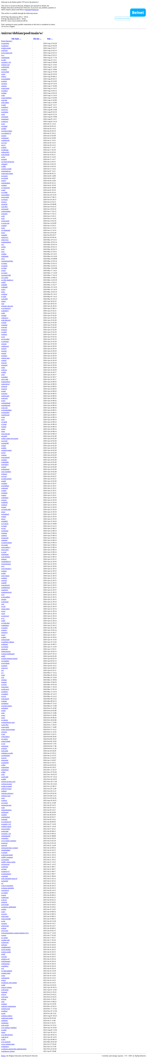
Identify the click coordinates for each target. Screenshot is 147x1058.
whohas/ (4, 680)
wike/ (3, 292)
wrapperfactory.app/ (8, 722)
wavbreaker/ (5, 412)
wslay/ (3, 289)
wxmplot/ (4, 628)
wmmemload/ (5, 403)
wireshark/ (4, 117)
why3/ (3, 145)
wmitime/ (4, 493)
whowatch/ (5, 550)
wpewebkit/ (5, 72)
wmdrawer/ (5, 346)
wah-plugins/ (5, 557)
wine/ (3, 675)
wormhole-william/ (7, 642)
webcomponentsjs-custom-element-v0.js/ (15, 933)
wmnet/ (3, 507)
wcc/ (2, 55)
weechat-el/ (5, 890)
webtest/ (4, 185)
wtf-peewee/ (5, 864)
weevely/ (4, 914)
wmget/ (3, 467)
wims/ (3, 512)
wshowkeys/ (5, 384)
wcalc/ (3, 606)
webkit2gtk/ (5, 67)
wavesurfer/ (5, 860)
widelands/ (5, 256)
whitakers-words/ (7, 753)
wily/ (3, 595)
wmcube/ (4, 393)
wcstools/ (4, 266)
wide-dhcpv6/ (6, 320)
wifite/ (3, 772)
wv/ (2, 673)
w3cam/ (4, 424)
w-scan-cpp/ (5, 223)
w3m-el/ (4, 900)
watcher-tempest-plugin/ (9, 658)
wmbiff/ (4, 583)
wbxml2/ (4, 436)
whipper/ (4, 474)
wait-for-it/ (4, 1037)
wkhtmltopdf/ (5, 836)
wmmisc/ (4, 356)
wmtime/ (4, 578)
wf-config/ (4, 278)
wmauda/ (4, 325)
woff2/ (3, 282)
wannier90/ (5, 443)
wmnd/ (3, 446)
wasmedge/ (5, 763)
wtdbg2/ (4, 791)
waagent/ (4, 666)
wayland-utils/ (6, 509)
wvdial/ (3, 296)
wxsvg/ (3, 696)
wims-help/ (5, 916)
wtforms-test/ (5, 1009)
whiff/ (3, 954)
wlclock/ (4, 732)
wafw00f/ (4, 299)
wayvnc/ (4, 143)
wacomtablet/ (5, 79)
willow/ (3, 76)
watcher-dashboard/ (8, 654)
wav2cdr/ (4, 441)
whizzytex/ (5, 240)
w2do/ (3, 1039)
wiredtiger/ (5, 703)
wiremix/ (4, 748)
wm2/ (3, 718)
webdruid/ (4, 867)
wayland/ (4, 126)
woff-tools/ (5, 990)
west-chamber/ (6, 472)
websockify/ (5, 152)
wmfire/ (3, 448)
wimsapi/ (4, 992)
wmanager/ (5, 119)
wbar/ (3, 431)
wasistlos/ (4, 377)
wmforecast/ (5, 415)
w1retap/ (4, 263)
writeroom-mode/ (7, 1018)
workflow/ (4, 107)
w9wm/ (3, 999)
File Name (15, 39)
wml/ (3, 774)
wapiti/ (3, 105)
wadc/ (3, 912)
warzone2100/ (6, 275)
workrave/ (4, 121)
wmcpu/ (4, 500)
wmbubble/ (5, 462)
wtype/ (3, 528)
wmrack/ (4, 330)
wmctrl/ (3, 353)
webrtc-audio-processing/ (9, 438)
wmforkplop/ (5, 817)
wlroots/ (4, 86)
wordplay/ (4, 692)
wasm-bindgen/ (6, 98)
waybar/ (4, 684)
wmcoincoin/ (5, 434)
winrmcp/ (4, 632)
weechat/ (4, 100)
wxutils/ (4, 1030)
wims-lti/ (4, 845)
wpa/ (3, 252)
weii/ (3, 1002)
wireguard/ (5, 209)
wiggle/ (3, 516)
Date (49, 39)
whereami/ (4, 760)
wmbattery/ (5, 311)
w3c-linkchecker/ (7, 1035)
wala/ (3, 808)
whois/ (3, 710)
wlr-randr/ (4, 545)
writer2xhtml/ (5, 741)
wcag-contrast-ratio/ (8, 1044)
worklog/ (4, 294)
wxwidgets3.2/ (6, 133)
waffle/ (3, 166)
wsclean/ (4, 84)
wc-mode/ (4, 938)
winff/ (3, 656)
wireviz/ (4, 758)
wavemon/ (4, 647)
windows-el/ (5, 959)
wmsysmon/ (5, 576)
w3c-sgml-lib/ (6, 1042)
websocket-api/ (6, 805)
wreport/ (4, 159)
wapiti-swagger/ (6, 786)
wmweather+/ (6, 547)
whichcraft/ (5, 926)
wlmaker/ (4, 164)
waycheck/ (5, 524)
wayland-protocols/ (7, 162)
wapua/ (3, 895)
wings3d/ (4, 204)
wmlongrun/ (5, 469)
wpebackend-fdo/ (7, 261)
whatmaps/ (5, 1023)
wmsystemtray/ (6, 569)
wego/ (3, 74)
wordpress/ (5, 46)
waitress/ (4, 800)
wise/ (3, 713)
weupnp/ (4, 923)
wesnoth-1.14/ (6, 824)
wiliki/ (3, 765)
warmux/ (4, 334)
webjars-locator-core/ (8, 781)
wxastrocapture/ (6, 543)
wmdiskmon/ (5, 587)
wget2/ (3, 270)
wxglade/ (4, 852)
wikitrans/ (4, 1020)
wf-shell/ (4, 422)
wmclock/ (4, 398)
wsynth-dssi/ (5, 623)
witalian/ (4, 1004)
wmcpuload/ (5, 457)
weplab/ (4, 315)
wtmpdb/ (4, 235)
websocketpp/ (6, 211)
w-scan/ (3, 552)
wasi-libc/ (4, 207)
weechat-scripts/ (6, 131)
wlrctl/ (3, 453)
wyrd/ (3, 744)
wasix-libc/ (5, 725)
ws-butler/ (4, 893)
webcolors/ (5, 687)
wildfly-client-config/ (8, 862)
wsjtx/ (3, 157)
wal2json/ (4, 50)
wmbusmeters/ (6, 242)
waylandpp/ (5, 661)
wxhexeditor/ (5, 597)
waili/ (3, 313)
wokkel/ (4, 225)
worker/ (3, 490)
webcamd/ (4, 751)
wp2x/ (3, 611)
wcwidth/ (4, 192)
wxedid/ (4, 332)
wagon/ (3, 935)
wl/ (2, 883)
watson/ (3, 928)
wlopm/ (3, 599)
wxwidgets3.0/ (6, 822)
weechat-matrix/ (6, 706)
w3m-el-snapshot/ (7, 886)
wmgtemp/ (4, 531)
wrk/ (2, 604)
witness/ (4, 559)
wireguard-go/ (6, 171)
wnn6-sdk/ (4, 777)
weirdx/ (3, 909)
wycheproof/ (5, 188)
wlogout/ (4, 386)
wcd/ (3, 249)
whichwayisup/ (6, 789)
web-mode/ (5, 905)
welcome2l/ (5, 699)
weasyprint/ (5, 197)
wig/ (2, 677)
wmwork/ (4, 408)
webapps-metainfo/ (7, 888)
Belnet (3, 1056)
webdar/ (4, 93)
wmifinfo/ (4, 502)
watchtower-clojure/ (8, 1051)
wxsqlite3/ (4, 694)
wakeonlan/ (5, 767)
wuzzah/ (4, 957)
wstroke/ (4, 701)
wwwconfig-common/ (8, 841)
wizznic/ (4, 351)
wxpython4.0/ (6, 308)
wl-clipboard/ (5, 230)
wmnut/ (3, 427)
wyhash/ (4, 526)
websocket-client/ (7, 173)
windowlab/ (5, 396)
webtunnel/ (5, 138)
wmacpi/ (4, 389)
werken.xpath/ (6, 952)
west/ (3, 798)
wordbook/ (5, 150)
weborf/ (3, 349)
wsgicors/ (4, 843)
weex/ (3, 715)
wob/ (3, 218)
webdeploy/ (5, 1046)
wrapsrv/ (4, 630)
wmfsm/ (4, 571)
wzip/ (3, 417)
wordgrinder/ (5, 755)
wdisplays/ (4, 318)
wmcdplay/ (5, 464)
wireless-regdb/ (6, 169)
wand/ (3, 190)
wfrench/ (4, 902)
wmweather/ (5, 195)
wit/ (2, 670)
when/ (3, 1032)
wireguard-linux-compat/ (9, 848)
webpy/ (3, 181)
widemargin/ (5, 964)
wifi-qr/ (3, 994)
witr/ (2, 304)
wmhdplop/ (5, 625)
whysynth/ (4, 379)
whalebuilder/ (5, 850)
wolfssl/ (3, 147)
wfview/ (4, 202)
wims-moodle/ (6, 919)
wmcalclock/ (5, 585)
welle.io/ (4, 370)
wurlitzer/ (4, 1011)
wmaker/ (4, 69)
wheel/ (3, 301)
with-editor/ (5, 102)
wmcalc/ (4, 363)
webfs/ (3, 247)
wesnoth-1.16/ (6, 834)
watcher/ (4, 81)
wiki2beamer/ (5, 961)
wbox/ (3, 519)
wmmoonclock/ (6, 592)
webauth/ (4, 819)
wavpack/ (4, 176)
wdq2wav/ (4, 237)
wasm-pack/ (5, 221)
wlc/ (2, 244)
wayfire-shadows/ (7, 280)
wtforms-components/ (8, 1006)
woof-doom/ (5, 663)
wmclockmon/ (6, 564)
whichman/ (5, 554)
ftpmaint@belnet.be (32, 10)
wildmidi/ (4, 287)
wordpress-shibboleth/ (8, 907)
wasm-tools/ (5, 88)
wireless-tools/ (6, 48)
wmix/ (3, 401)
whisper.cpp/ (5, 65)
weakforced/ (5, 140)
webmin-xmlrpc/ (6, 1016)
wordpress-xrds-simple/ (9, 983)
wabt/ (3, 95)
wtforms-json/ (6, 796)
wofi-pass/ (4, 997)
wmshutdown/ (6, 561)
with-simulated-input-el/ (9, 878)
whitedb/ (4, 285)
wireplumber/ (5, 183)
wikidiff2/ (4, 521)
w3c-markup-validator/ (9, 1028)
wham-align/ (5, 609)
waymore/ (4, 803)
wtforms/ (4, 945)
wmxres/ (4, 580)
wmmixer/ (4, 590)
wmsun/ (4, 360)
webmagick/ (5, 978)
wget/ (3, 124)
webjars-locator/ (6, 784)
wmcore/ (4, 327)
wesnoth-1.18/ (6, 62)
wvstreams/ (5, 341)
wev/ (3, 566)
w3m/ (3, 734)
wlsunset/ (4, 365)
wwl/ (3, 419)
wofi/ (3, 216)
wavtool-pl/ (5, 616)
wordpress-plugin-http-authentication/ (14, 1049)
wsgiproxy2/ (5, 871)
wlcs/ (3, 259)
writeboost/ (5, 897)
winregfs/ (4, 214)
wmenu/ (4, 455)
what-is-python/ (6, 987)
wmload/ (4, 505)
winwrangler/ (5, 829)
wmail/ (3, 391)
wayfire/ (4, 268)
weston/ (3, 136)
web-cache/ (5, 1025)
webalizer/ (4, 708)
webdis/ (3, 254)
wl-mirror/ (4, 720)
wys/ (2, 618)
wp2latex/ (4, 91)
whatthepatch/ (6, 947)
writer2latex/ (5, 737)
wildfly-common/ (7, 857)
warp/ (3, 114)
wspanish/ (4, 876)
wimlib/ (3, 128)
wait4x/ (3, 637)
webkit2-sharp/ (6, 826)
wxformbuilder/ (6, 410)
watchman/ (5, 602)
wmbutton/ (5, 498)
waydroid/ (4, 178)
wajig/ (3, 921)
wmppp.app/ (5, 358)
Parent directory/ (6, 41)
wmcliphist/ (5, 486)
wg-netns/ (4, 739)
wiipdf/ (3, 481)
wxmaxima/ (5, 43)
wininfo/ (4, 815)
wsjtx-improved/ (6, 53)
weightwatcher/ (6, 479)
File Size (36, 39)
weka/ (3, 975)
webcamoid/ (5, 155)
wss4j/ (3, 1013)
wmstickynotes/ (6, 450)
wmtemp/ (4, 540)
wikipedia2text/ (6, 810)
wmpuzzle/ (5, 538)
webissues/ (5, 812)
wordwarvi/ (5, 689)
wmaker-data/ (5, 973)
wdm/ (3, 367)
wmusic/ (4, 682)
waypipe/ (4, 273)
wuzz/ (3, 635)
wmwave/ (4, 668)
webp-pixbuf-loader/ (8, 729)
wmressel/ (4, 488)
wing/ (3, 233)
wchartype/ (5, 942)
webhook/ (4, 644)
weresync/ (4, 110)
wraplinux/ (5, 966)
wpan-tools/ (5, 727)
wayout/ (4, 476)
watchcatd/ (5, 831)
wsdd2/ (3, 372)
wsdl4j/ (3, 779)
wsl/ (2, 968)
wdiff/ (3, 621)
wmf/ (3, 375)
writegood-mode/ (7, 855)
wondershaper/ (6, 874)
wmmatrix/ (5, 838)
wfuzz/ (3, 980)
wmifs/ (3, 573)
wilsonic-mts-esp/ (7, 306)
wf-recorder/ (5, 339)
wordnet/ (4, 483)
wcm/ (3, 337)
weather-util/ (5, 940)
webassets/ (4, 746)
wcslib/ (3, 60)
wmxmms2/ (5, 514)
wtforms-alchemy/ (7, 793)
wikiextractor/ (6, 651)
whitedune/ (5, 770)
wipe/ (3, 228)
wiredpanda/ (5, 58)
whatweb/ (4, 649)
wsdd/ (3, 985)
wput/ (3, 613)
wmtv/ (3, 429)
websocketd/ (5, 640)
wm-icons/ (4, 931)
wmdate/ (4, 460)
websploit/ (4, 881)
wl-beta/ (4, 869)
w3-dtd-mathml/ (6, 971)
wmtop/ (3, 495)
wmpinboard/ (5, 405)
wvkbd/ (3, 322)
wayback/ (4, 199)
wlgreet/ (4, 344)
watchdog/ (4, 112)
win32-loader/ (6, 949)
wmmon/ (4, 533)
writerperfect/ (5, 382)
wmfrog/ (4, 535)
